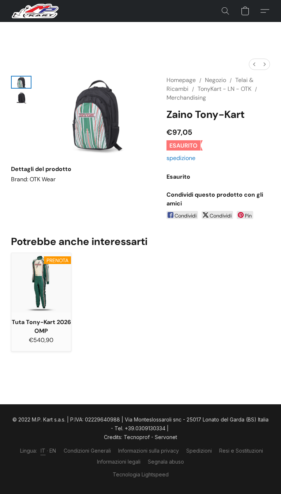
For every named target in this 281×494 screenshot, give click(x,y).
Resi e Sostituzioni (241, 450)
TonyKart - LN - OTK (224, 89)
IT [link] (43, 450)
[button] (35, 11)
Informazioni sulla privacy (148, 450)
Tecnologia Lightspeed (141, 474)
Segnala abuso (166, 461)
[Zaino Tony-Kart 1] (21, 98)
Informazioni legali (118, 461)
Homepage (181, 80)
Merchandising (186, 97)
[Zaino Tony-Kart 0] (21, 82)
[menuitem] (254, 64)
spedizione (180, 158)
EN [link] (52, 450)
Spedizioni (199, 450)
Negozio (215, 80)
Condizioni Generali (87, 450)
